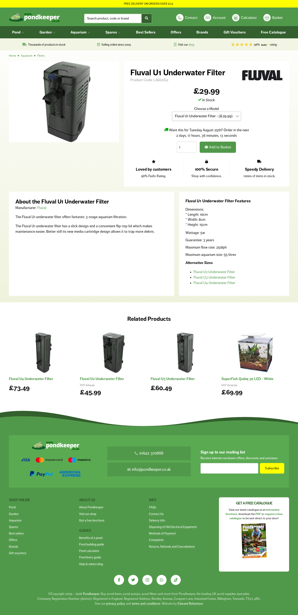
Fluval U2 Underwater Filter (214, 272)
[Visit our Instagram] (147, 580)
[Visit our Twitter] (133, 580)
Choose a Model (206, 109)
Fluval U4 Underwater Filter (214, 283)
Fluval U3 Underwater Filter (214, 277)
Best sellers (16, 533)
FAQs (152, 507)
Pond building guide (91, 544)
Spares (111, 32)
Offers (176, 32)
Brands (202, 32)
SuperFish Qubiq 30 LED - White (247, 379)
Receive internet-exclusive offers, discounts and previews (239, 458)
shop (191, 44)
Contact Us (156, 514)
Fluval (41, 208)
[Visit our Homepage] (34, 17)
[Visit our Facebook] (119, 580)
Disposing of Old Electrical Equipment (173, 527)
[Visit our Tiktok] (176, 580)
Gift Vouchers (235, 32)
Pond (16, 32)
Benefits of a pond (90, 538)
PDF (258, 514)
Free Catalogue (273, 32)
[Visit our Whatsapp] (162, 580)
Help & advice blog (91, 564)
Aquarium (79, 32)
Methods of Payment (162, 533)
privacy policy (115, 603)
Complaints (156, 540)
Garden (46, 32)
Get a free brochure (91, 520)
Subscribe (272, 468)
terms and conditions (146, 603)
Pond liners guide (90, 557)
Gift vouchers (17, 553)
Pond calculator (89, 551)
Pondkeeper (91, 594)
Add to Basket (219, 147)
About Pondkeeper (91, 507)
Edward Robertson (190, 603)
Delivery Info (157, 520)
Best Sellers (145, 32)
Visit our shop (87, 514)
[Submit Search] (146, 18)
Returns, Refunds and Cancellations (172, 546)
